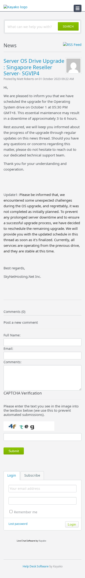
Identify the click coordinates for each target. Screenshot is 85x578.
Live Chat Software (26, 540)
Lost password (17, 524)
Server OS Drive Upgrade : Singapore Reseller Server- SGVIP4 (34, 67)
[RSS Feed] (72, 44)
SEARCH (68, 26)
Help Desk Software (36, 566)
